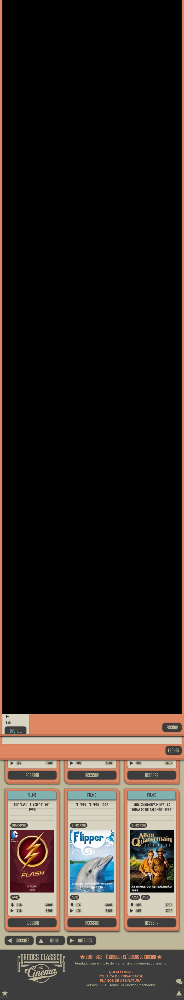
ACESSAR (32, 775)
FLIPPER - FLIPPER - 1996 (92, 805)
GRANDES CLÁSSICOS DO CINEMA (41, 958)
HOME (48, 940)
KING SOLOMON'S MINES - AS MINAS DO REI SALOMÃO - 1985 (151, 807)
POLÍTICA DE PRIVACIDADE (120, 976)
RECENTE (18, 940)
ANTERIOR (80, 940)
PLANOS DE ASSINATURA (121, 980)
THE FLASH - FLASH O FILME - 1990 (32, 807)
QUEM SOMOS (120, 972)
